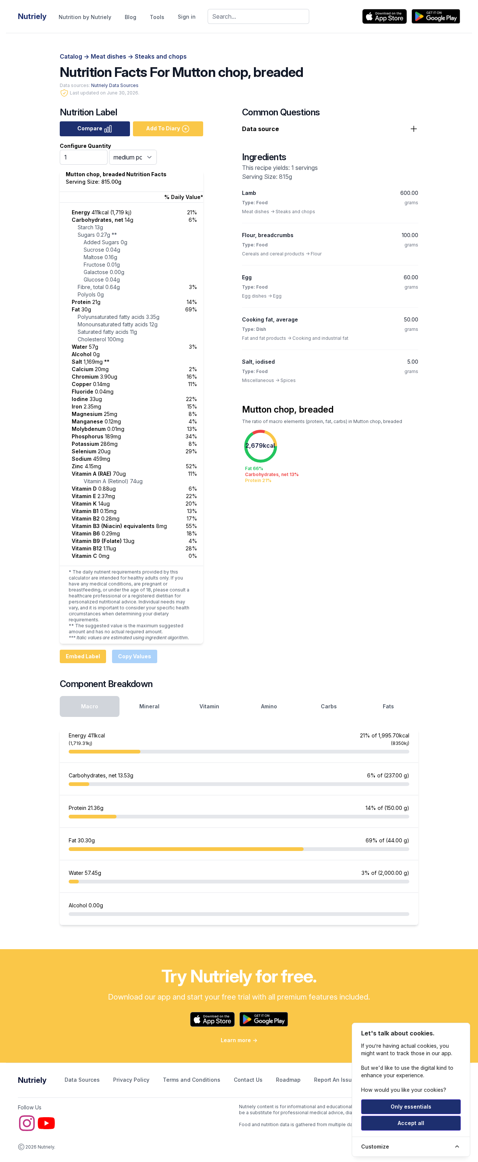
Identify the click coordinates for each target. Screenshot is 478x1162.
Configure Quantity (85, 146)
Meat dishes (109, 56)
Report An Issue (334, 1079)
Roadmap (289, 1079)
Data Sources (83, 1079)
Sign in (187, 16)
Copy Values (134, 656)
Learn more (239, 1040)
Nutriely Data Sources (115, 85)
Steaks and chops (161, 56)
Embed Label (83, 656)
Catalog (72, 56)
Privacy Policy (132, 1079)
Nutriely (32, 1080)
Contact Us (249, 1079)
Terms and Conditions (192, 1079)
